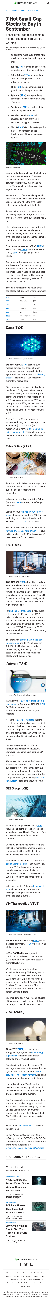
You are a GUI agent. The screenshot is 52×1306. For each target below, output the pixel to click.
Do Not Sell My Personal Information (30, 1280)
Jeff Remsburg (19, 1216)
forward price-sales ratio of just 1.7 (22, 531)
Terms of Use (39, 1283)
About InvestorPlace (13, 1273)
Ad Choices (11, 1280)
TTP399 (29, 944)
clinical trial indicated (24, 720)
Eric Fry (16, 1240)
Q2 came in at (22, 521)
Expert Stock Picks (19, 10)
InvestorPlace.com (14, 1148)
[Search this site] (48, 2)
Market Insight (11, 1202)
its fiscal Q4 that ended (20, 611)
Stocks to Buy (33, 10)
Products (26, 1273)
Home (8, 10)
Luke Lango (19, 1194)
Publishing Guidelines (34, 1148)
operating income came (17, 864)
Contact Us (35, 1273)
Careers (9, 1276)
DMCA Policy (25, 1286)
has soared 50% (25, 1125)
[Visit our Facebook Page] (20, 1264)
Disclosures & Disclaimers (23, 1276)
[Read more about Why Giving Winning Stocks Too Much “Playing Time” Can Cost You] (39, 1226)
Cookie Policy (11, 1283)
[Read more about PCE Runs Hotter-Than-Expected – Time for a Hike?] (39, 1206)
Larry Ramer (12, 48)
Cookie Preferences (25, 1283)
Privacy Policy (39, 1276)
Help (43, 1273)
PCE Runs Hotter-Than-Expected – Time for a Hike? (15, 1209)
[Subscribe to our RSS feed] (31, 1264)
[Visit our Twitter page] (26, 1264)
